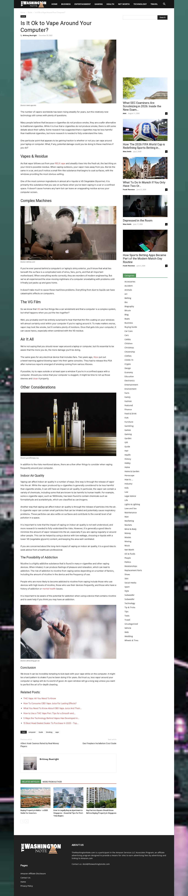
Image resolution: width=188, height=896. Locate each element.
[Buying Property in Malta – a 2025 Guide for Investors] (36, 797)
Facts (127, 393)
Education (129, 376)
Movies (128, 537)
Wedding (129, 636)
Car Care (129, 331)
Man (127, 516)
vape (57, 732)
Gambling (129, 426)
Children (129, 343)
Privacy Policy (27, 886)
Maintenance (131, 512)
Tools (127, 615)
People (128, 558)
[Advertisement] (145, 49)
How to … (129, 479)
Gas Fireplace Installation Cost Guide (99, 743)
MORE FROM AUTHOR (52, 782)
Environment (130, 389)
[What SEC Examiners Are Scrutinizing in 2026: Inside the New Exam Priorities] (145, 88)
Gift (126, 442)
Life (126, 500)
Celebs (128, 339)
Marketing (129, 520)
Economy (129, 372)
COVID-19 (129, 360)
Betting (128, 298)
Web (127, 632)
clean (35, 378)
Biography (129, 306)
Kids (127, 487)
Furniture (129, 422)
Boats (127, 318)
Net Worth (124, 4)
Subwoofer (129, 595)
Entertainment (82, 4)
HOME (54, 4)
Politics (128, 562)
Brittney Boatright (30, 35)
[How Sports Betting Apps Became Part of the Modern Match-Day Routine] (145, 241)
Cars (127, 335)
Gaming (99, 4)
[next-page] (26, 821)
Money (128, 533)
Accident (129, 285)
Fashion (128, 401)
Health (110, 4)
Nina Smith (127, 151)
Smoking (49, 732)
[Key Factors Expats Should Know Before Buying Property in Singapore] (101, 797)
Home (23, 12)
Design (128, 368)
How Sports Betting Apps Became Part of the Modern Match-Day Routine (144, 258)
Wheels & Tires (131, 640)
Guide (30, 12)
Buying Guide (131, 327)
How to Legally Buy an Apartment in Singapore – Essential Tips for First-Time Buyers (68, 813)
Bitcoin (128, 310)
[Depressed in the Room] (145, 206)
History (128, 459)
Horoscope (129, 475)
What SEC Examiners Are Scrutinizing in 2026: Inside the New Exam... (142, 106)
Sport (127, 586)
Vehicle (128, 628)
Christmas (129, 347)
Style (127, 591)
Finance (128, 409)
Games (128, 430)
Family (127, 397)
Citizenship (130, 351)
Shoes (127, 574)
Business (66, 4)
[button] (164, 4)
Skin (126, 578)
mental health (49, 588)
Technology (140, 4)
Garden (128, 438)
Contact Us (25, 877)
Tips (126, 611)
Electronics (130, 380)
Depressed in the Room (137, 220)
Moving (128, 541)
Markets (128, 525)
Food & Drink (130, 413)
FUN (126, 417)
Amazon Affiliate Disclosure (33, 873)
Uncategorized (131, 624)
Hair (126, 450)
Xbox (95, 357)
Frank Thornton (129, 189)
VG (38, 309)
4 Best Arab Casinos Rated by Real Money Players (40, 745)
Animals (128, 290)
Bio (126, 302)
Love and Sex (131, 508)
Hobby (127, 463)
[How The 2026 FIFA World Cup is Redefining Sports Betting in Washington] (145, 130)
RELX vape (60, 163)
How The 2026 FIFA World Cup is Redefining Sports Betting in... (144, 146)
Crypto (128, 364)
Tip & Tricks (130, 607)
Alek (124, 113)
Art (126, 294)
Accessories (130, 281)
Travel (154, 4)
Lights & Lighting (132, 504)
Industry (128, 483)
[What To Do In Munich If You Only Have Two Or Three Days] (145, 168)
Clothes (128, 356)
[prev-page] (22, 821)
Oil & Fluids (130, 553)
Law (126, 492)
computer (32, 732)
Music (127, 545)
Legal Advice (130, 496)
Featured (129, 405)
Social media (130, 582)
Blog (127, 314)
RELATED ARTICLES (30, 782)
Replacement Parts (133, 570)
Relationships (131, 566)
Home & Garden (132, 471)
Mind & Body (130, 529)
